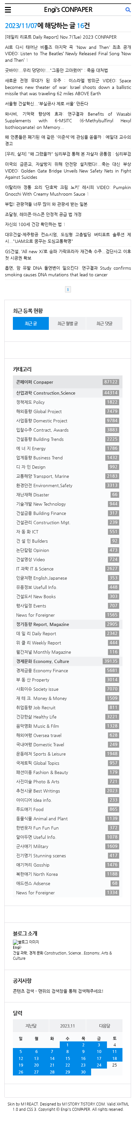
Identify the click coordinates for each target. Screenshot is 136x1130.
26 (20, 1072)
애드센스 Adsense (67, 883)
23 (83, 1065)
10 (99, 1051)
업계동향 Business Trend (67, 457)
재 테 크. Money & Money (67, 698)
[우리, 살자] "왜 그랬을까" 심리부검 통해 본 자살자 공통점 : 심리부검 (68, 153)
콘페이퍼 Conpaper (67, 381)
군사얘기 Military (67, 846)
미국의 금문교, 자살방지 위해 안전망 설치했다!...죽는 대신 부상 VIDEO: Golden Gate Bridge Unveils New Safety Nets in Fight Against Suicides (68, 171)
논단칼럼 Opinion (67, 550)
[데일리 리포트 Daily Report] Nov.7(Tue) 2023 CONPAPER (61, 36)
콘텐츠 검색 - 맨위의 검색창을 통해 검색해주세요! (58, 991)
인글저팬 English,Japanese (67, 577)
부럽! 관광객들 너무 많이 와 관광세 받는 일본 (46, 204)
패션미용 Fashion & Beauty (67, 772)
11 (114, 1051)
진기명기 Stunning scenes (67, 855)
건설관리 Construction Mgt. (67, 522)
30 (83, 1072)
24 (99, 1065)
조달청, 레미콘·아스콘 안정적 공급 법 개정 (43, 214)
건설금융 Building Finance (67, 513)
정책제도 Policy (67, 402)
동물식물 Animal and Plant (67, 818)
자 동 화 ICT (67, 531)
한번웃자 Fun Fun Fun (67, 827)
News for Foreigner (67, 614)
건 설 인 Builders (67, 540)
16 (83, 1058)
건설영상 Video (67, 559)
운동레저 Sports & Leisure (67, 753)
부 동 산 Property (67, 679)
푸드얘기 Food (67, 809)
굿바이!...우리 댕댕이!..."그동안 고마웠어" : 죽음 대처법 (56, 70)
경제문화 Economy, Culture (67, 661)
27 (36, 1072)
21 (52, 1065)
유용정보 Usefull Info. (67, 587)
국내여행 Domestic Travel (67, 744)
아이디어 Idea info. (67, 799)
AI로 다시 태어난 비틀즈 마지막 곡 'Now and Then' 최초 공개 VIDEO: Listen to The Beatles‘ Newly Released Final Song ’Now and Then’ (68, 54)
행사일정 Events (67, 605)
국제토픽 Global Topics (67, 762)
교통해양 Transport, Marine (67, 476)
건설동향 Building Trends (67, 439)
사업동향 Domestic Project (67, 420)
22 (67, 1065)
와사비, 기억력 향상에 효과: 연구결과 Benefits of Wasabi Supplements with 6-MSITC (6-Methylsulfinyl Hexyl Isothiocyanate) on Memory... (68, 120)
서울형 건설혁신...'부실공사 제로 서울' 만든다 (46, 103)
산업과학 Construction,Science (67, 392)
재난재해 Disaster (67, 494)
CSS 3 (31, 1109)
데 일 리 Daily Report (67, 633)
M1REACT (29, 1104)
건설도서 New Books (67, 596)
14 (52, 1058)
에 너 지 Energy (67, 448)
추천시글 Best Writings (67, 790)
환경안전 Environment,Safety (67, 485)
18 (114, 1058)
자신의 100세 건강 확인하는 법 (33, 224)
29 (67, 1072)
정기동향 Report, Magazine (67, 624)
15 (67, 1058)
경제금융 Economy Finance (67, 670)
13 (36, 1058)
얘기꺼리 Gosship (67, 864)
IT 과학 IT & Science (67, 568)
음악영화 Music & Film (67, 725)
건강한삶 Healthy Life (67, 716)
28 (52, 1072)
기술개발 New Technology (67, 503)
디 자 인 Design (67, 466)
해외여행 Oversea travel (67, 735)
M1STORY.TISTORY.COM (83, 1104)
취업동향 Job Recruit (67, 707)
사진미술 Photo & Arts (67, 781)
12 (20, 1058)
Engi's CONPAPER (68, 9)
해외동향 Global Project (67, 411)
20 (36, 1065)
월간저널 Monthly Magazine (67, 651)
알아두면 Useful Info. (67, 836)
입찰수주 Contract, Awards (67, 429)
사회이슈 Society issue (67, 688)
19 (20, 1065)
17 (99, 1058)
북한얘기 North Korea (67, 874)
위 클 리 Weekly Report (67, 642)
